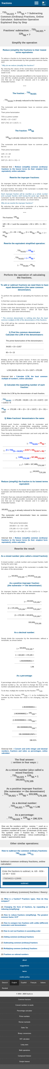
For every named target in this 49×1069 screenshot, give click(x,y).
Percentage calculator (24, 1011)
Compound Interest (24, 1056)
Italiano (43, 982)
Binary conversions (24, 1033)
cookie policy (24, 977)
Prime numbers (24, 1016)
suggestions (24, 966)
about (24, 960)
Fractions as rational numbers (16, 954)
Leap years (24, 1045)
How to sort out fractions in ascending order (22, 931)
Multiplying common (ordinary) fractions (20, 948)
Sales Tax (24, 1028)
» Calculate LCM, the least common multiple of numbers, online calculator (24, 377)
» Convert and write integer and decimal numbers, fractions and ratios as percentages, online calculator (24, 751)
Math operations (24, 1050)
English (14, 982)
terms (24, 971)
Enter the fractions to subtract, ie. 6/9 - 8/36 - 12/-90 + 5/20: (23, 872)
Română (5, 988)
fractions (7, 3)
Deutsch (5, 982)
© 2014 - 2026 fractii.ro (24, 994)
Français (34, 982)
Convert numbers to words (24, 1005)
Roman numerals (24, 1022)
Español (24, 982)
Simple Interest (24, 1061)
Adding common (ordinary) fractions (19, 937)
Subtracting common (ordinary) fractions (21, 943)
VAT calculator (24, 1039)
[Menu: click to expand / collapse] (37, 3)
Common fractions (24, 999)
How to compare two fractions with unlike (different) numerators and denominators (24, 924)
